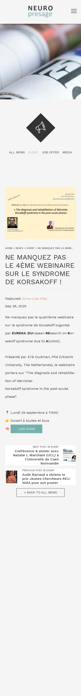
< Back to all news (40, 492)
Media (67, 152)
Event (33, 152)
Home (9, 248)
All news (17, 152)
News (19, 248)
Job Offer (50, 152)
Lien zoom (26, 429)
